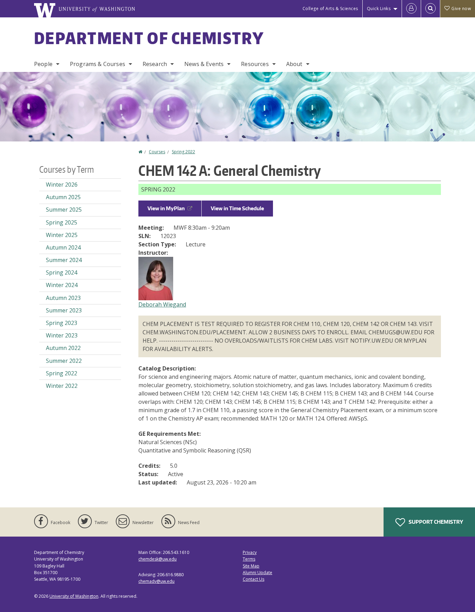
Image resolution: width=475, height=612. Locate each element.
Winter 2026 (62, 184)
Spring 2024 (61, 272)
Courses (157, 152)
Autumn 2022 (63, 348)
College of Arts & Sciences (330, 8)
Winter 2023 (62, 335)
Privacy (250, 552)
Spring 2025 (61, 222)
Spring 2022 (183, 152)
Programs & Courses (97, 64)
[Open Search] (430, 8)
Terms (249, 559)
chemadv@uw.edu (156, 581)
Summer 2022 (64, 361)
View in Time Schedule (237, 208)
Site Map (251, 566)
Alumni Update (257, 573)
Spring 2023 (61, 323)
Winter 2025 (62, 235)
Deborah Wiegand (162, 304)
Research (155, 64)
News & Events (204, 64)
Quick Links (379, 8)
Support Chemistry (435, 522)
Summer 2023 (64, 310)
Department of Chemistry (149, 38)
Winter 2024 (62, 285)
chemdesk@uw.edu (157, 559)
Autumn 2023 (63, 298)
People (43, 64)
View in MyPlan (166, 208)
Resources (254, 64)
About (294, 64)
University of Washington (73, 596)
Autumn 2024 (63, 247)
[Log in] (411, 8)
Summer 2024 (64, 260)
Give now (461, 8)
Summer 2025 (64, 209)
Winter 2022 (62, 386)
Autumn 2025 (63, 197)
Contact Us (253, 579)
